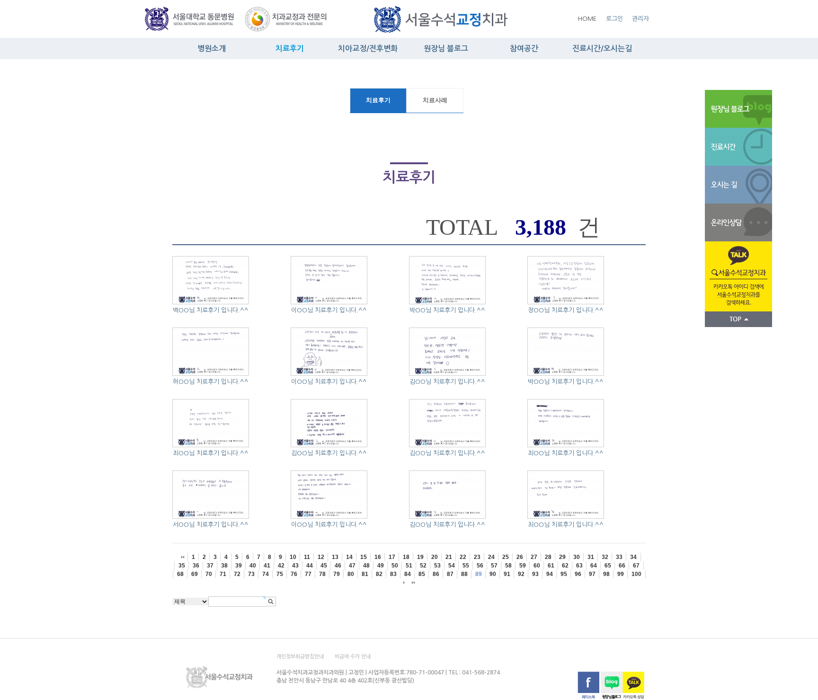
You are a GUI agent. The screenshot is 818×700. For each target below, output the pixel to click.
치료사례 (435, 100)
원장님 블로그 (446, 48)
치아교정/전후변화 (368, 48)
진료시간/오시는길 (602, 48)
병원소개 (211, 48)
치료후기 (290, 48)
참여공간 (524, 48)
